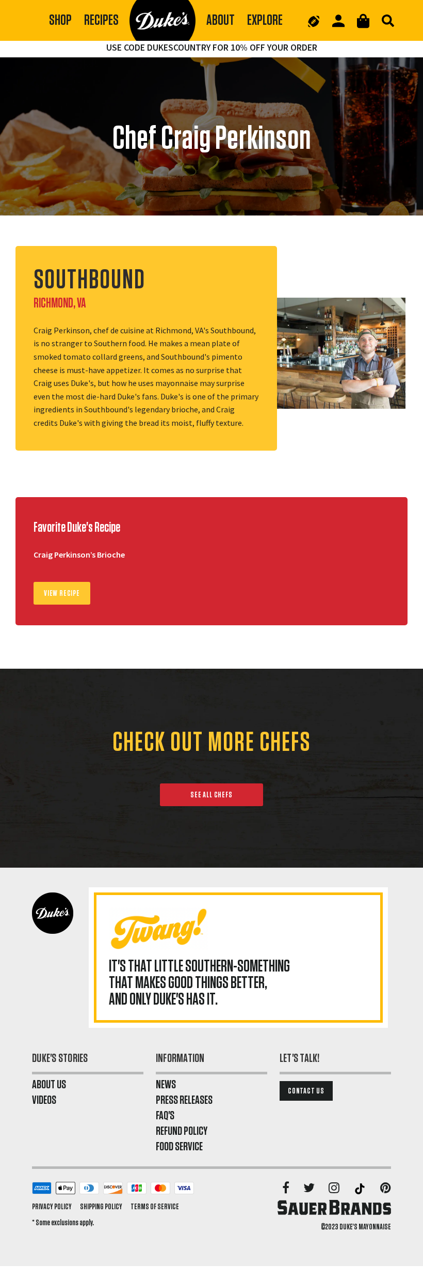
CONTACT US (306, 1091)
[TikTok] (360, 1188)
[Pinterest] (385, 1188)
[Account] (338, 21)
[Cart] (363, 21)
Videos (44, 1100)
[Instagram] (335, 1188)
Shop (60, 20)
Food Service (179, 1147)
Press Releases (184, 1100)
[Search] (388, 20)
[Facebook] (286, 1188)
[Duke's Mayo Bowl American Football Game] (313, 20)
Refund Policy (181, 1131)
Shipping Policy (101, 1207)
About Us (49, 1084)
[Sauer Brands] (334, 1207)
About (220, 20)
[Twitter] (309, 1188)
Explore (265, 20)
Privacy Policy (52, 1207)
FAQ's (165, 1116)
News (166, 1084)
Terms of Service (155, 1207)
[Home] (162, 20)
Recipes (101, 20)
